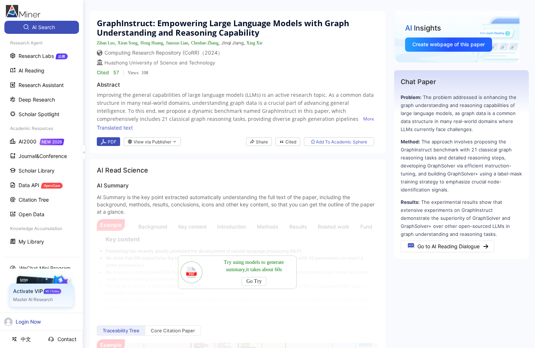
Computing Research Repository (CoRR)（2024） (163, 53)
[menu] (41, 135)
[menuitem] (41, 27)
